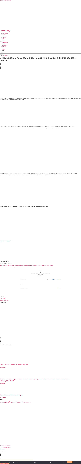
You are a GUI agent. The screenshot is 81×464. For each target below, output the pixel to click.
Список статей (3, 451)
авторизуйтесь (58, 279)
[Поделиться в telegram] (40, 457)
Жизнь (3, 39)
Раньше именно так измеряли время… (14, 365)
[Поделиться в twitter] (40, 68)
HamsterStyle (5, 31)
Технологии (4, 36)
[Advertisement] (8, 320)
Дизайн (3, 34)
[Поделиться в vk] (40, 64)
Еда (3, 38)
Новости (4, 37)
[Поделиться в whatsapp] (40, 67)
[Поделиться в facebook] (40, 66)
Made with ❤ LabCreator (5, 445)
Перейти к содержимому (5, 0)
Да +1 (2, 241)
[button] (40, 41)
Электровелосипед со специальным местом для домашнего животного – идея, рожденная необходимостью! (34, 380)
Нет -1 (8, 241)
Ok (67, 462)
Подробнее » (3, 367)
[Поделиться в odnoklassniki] (40, 63)
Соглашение (2, 448)
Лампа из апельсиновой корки (11, 395)
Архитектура (5, 33)
